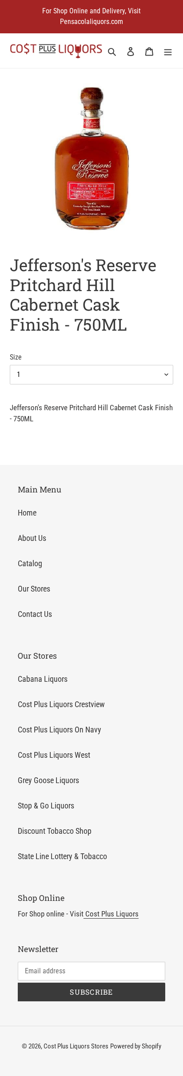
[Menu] (168, 50)
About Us (32, 538)
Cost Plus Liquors (111, 913)
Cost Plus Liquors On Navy (59, 729)
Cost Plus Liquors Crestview (61, 704)
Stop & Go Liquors (46, 805)
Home (27, 512)
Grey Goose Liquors (48, 780)
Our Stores (34, 588)
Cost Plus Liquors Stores (76, 1046)
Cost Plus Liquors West (54, 755)
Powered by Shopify (135, 1046)
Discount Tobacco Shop (55, 831)
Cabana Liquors (43, 679)
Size (16, 357)
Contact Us (35, 614)
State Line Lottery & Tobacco (62, 856)
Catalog (30, 563)
